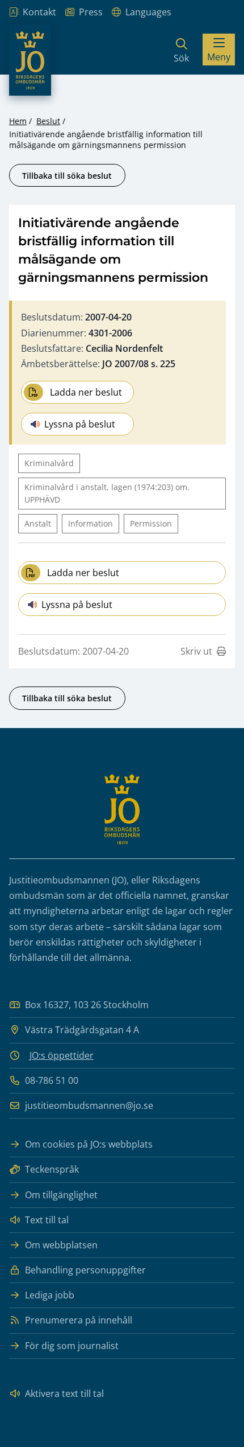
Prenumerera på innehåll (78, 1320)
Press (91, 12)
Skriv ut (196, 651)
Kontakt (39, 12)
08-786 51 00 (51, 1080)
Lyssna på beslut (79, 424)
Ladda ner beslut (86, 392)
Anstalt (37, 523)
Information (90, 523)
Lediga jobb (49, 1295)
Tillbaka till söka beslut (67, 175)
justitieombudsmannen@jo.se (89, 1105)
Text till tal (47, 1220)
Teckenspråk (52, 1169)
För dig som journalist (72, 1345)
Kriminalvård (49, 463)
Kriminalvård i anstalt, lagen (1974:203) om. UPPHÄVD (107, 493)
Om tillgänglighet (61, 1195)
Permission (151, 523)
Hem (18, 121)
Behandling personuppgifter (85, 1270)
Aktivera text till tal (64, 1393)
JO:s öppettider (62, 1055)
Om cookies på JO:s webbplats (89, 1144)
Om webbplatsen (61, 1245)
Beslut (48, 121)
